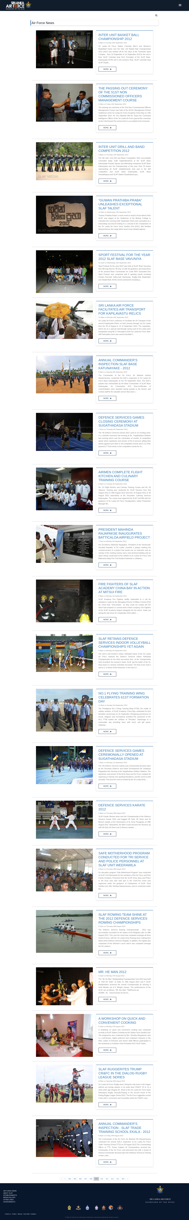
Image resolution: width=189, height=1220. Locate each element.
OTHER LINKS (8, 1199)
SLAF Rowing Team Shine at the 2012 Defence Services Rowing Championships (122, 918)
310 (101, 1179)
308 (91, 1179)
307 (85, 1179)
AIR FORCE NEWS (10, 1191)
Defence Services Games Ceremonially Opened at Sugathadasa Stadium (121, 754)
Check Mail (26, 1214)
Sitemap (20, 1214)
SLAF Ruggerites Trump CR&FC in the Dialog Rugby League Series (122, 1073)
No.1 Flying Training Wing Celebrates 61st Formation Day (123, 697)
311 (107, 1179)
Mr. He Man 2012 (112, 972)
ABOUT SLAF (8, 1193)
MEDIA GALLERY (9, 1197)
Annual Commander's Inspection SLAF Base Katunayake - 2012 (117, 364)
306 (80, 1179)
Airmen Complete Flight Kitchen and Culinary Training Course (120, 476)
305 (75, 1179)
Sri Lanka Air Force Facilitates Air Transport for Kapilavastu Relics (121, 309)
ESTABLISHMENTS (10, 1195)
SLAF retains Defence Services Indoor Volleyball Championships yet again (124, 642)
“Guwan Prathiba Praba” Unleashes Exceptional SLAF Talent (120, 204)
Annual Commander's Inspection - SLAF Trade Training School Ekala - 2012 (124, 1128)
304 (69, 1179)
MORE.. (106, 69)
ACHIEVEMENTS (9, 1202)
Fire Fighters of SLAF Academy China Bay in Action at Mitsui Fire (124, 588)
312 (112, 1179)
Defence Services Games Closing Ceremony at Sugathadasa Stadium (121, 421)
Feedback (33, 1214)
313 (117, 1179)
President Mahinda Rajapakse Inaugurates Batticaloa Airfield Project (124, 533)
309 (96, 1179)
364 (123, 1179)
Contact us (8, 1214)
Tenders (14, 1214)
